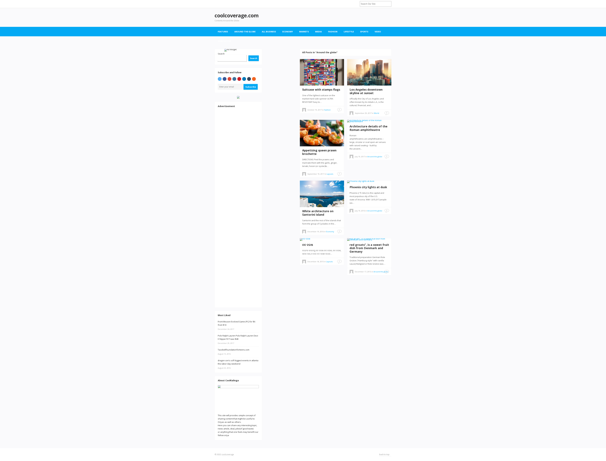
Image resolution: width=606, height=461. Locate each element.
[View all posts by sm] (304, 110)
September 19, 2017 (315, 174)
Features (223, 31)
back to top (384, 454)
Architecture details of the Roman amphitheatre (368, 128)
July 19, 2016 (360, 211)
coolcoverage (228, 454)
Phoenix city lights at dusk (368, 187)
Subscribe (250, 86)
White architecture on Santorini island (317, 212)
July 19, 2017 (360, 156)
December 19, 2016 (315, 231)
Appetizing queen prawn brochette (319, 152)
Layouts (330, 174)
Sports (364, 31)
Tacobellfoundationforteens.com (233, 349)
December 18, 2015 (315, 261)
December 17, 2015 (363, 271)
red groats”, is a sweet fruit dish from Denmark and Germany (369, 248)
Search (253, 58)
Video (378, 31)
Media (318, 31)
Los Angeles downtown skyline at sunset (366, 91)
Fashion (332, 31)
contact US (224, 41)
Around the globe (244, 31)
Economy (287, 31)
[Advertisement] (333, 17)
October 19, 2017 (314, 110)
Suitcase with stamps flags (321, 89)
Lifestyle (349, 31)
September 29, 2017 (363, 113)
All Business (269, 31)
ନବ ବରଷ (307, 245)
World (376, 113)
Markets (304, 31)
